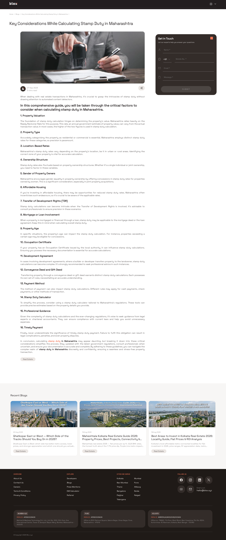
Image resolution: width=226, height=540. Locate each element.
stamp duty (54, 341)
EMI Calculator (73, 491)
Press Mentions (73, 487)
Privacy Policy (20, 495)
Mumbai (137, 478)
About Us (18, 478)
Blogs (69, 482)
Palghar (120, 495)
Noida (136, 491)
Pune (136, 482)
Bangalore (121, 491)
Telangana (121, 499)
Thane (119, 487)
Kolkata (120, 478)
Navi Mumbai (122, 482)
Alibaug (137, 487)
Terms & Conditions (22, 491)
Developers (72, 478)
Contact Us (18, 482)
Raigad (137, 495)
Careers (17, 487)
